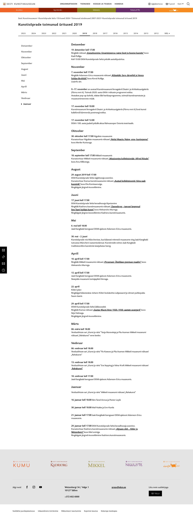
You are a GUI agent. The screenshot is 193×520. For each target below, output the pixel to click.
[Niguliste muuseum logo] (135, 10)
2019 (85, 33)
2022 (54, 33)
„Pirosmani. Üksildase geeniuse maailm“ (122, 262)
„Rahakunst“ (77, 368)
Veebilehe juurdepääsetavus (24, 511)
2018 (95, 33)
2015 (125, 33)
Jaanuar (27, 104)
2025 (23, 33)
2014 (136, 33)
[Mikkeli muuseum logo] (96, 10)
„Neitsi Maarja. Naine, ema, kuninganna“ (129, 139)
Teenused (85, 4)
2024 (33, 33)
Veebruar (25, 98)
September (26, 63)
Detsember (26, 46)
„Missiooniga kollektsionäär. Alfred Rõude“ (129, 158)
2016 (115, 33)
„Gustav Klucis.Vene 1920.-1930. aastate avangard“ (117, 310)
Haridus (119, 4)
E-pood (171, 4)
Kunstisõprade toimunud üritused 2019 (120, 18)
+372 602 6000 (72, 496)
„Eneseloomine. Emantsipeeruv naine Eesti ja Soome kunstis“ (115, 53)
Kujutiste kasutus (91, 511)
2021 (64, 33)
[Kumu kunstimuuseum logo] (19, 10)
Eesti (180, 4)
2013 (146, 33)
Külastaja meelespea (109, 511)
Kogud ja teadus (102, 4)
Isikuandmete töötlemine (48, 511)
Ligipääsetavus (157, 4)
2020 (74, 33)
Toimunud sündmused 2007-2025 (86, 18)
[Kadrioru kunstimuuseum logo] (58, 10)
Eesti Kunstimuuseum (27, 18)
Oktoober (26, 57)
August (24, 69)
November (26, 51)
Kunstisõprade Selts (47, 18)
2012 (156, 33)
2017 (105, 33)
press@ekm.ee (119, 487)
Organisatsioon (68, 4)
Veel (166, 33)
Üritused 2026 (63, 18)
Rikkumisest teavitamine (71, 511)
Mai (23, 80)
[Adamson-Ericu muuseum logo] (173, 10)
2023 (44, 33)
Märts (24, 92)
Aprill (24, 86)
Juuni (23, 75)
